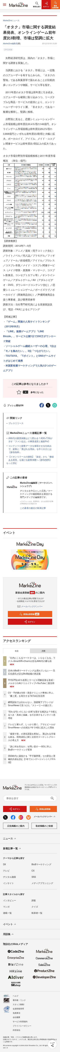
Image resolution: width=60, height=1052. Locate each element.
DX (4, 864)
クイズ (35, 906)
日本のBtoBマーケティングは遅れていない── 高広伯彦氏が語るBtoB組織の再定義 (31, 672)
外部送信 (16, 1030)
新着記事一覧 (10, 848)
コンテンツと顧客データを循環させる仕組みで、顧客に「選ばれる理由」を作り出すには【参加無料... (30, 449)
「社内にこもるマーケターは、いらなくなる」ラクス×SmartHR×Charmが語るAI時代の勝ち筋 (31, 659)
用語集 (6, 934)
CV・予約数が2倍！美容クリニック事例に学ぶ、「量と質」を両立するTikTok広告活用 (31, 694)
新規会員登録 (31, 614)
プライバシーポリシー (22, 1025)
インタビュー (9, 900)
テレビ (6, 870)
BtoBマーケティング (41, 864)
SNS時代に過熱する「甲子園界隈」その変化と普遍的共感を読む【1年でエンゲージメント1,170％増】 (32, 759)
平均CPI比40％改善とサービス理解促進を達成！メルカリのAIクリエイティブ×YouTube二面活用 (31, 681)
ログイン (31, 621)
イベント (8, 924)
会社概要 (16, 1017)
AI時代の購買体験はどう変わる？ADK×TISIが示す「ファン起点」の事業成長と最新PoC (30, 440)
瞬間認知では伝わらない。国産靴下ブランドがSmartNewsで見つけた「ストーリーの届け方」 (31, 704)
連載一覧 (7, 912)
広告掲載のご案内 (15, 825)
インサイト (8, 883)
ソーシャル (8, 49)
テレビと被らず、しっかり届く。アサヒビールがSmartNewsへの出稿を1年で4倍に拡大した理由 (31, 726)
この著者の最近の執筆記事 (33, 507)
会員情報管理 (18, 1008)
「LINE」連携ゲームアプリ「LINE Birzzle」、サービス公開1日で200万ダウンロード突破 (29, 336)
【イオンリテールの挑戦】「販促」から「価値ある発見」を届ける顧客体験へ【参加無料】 (31, 458)
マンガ (6, 906)
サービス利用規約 (20, 1021)
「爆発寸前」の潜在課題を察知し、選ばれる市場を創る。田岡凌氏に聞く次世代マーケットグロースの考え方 (31, 737)
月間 (43, 650)
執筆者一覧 (37, 912)
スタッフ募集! (18, 1004)
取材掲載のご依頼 (44, 825)
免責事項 (16, 1013)
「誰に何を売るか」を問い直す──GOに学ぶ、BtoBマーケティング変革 (30, 748)
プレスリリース (16, 423)
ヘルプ (15, 995)
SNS (34, 876)
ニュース (8, 838)
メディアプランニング (42, 883)
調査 (34, 900)
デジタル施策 (9, 876)
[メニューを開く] (4, 4)
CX (33, 870)
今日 (16, 650)
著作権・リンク (19, 1000)
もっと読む (11, 463)
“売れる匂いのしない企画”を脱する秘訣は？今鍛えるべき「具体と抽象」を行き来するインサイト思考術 (32, 714)
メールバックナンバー (32, 606)
